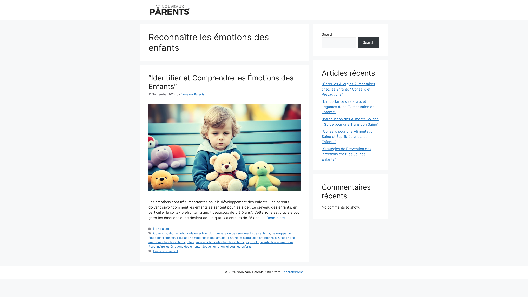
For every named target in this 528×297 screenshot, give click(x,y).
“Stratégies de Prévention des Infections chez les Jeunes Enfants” (346, 154)
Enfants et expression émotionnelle (252, 237)
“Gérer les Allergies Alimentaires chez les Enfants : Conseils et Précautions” (348, 89)
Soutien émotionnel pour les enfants (227, 246)
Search (327, 34)
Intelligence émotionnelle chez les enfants (215, 242)
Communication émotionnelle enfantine (180, 233)
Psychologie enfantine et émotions (269, 242)
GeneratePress (292, 272)
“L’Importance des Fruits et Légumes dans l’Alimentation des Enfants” (349, 106)
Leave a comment (165, 251)
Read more (276, 218)
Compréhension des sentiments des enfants (239, 233)
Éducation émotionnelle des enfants (201, 237)
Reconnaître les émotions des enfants (174, 246)
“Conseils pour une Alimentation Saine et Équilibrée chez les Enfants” (348, 136)
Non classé (161, 228)
